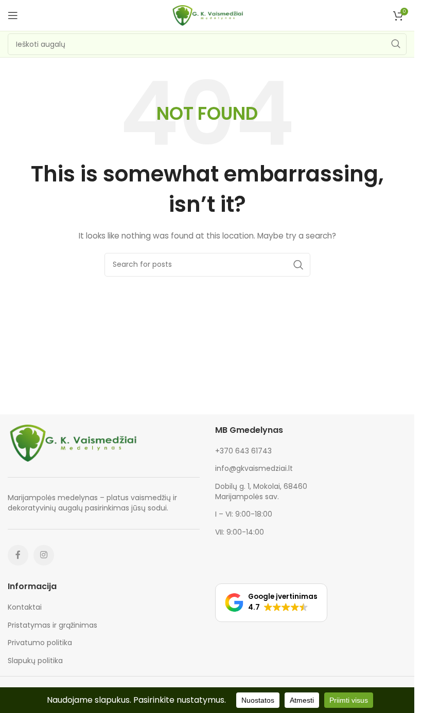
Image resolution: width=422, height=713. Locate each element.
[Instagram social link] (43, 555)
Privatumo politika (40, 643)
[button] (271, 602)
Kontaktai (25, 607)
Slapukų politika (35, 661)
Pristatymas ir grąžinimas (52, 625)
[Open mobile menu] (13, 15)
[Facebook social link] (18, 555)
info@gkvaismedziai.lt (254, 468)
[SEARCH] (396, 44)
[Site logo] (207, 15)
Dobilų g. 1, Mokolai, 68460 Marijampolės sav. (261, 491)
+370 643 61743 (243, 451)
